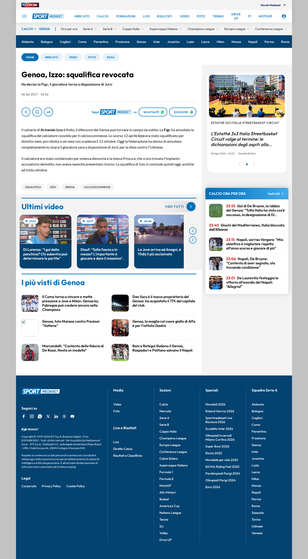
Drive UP (165, 540)
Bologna (257, 411)
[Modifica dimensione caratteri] (48, 111)
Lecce (256, 472)
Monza (256, 486)
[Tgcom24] (30, 5)
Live (116, 442)
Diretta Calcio (122, 449)
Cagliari (257, 418)
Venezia (257, 533)
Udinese (257, 526)
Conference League (173, 452)
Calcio (163, 404)
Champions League (172, 438)
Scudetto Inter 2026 (219, 429)
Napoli (256, 492)
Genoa (256, 445)
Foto (116, 411)
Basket (164, 499)
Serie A (164, 418)
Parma (256, 499)
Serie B (164, 425)
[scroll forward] (192, 240)
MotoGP (165, 486)
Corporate (28, 486)
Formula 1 (166, 472)
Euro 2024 (212, 487)
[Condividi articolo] (25, 111)
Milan (255, 479)
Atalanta (258, 404)
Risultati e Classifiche (127, 456)
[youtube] (72, 416)
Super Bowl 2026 (217, 446)
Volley (163, 533)
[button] (30, 57)
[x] (48, 416)
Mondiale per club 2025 (221, 460)
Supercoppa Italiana (173, 465)
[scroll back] (192, 231)
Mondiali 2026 (215, 404)
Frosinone (259, 438)
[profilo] (284, 16)
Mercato (165, 411)
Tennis (163, 519)
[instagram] (32, 416)
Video (117, 404)
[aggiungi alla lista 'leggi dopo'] (37, 111)
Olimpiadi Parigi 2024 (220, 480)
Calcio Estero (168, 459)
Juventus (258, 459)
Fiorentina (259, 431)
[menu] (24, 16)
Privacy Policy (51, 486)
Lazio (255, 465)
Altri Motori (167, 492)
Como (256, 425)
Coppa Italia (168, 431)
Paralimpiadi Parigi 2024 (222, 473)
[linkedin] (56, 416)
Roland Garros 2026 (219, 411)
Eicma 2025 (213, 453)
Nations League (170, 513)
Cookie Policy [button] (75, 486)
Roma (256, 506)
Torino (256, 519)
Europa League (169, 445)
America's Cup (169, 506)
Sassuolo (258, 513)
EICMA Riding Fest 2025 (222, 467)
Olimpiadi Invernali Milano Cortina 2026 (219, 437)
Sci (161, 526)
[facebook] (23, 416)
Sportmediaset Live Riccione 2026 (218, 420)
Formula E (166, 479)
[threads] (64, 416)
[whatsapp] (40, 416)
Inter (255, 452)
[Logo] (48, 16)
